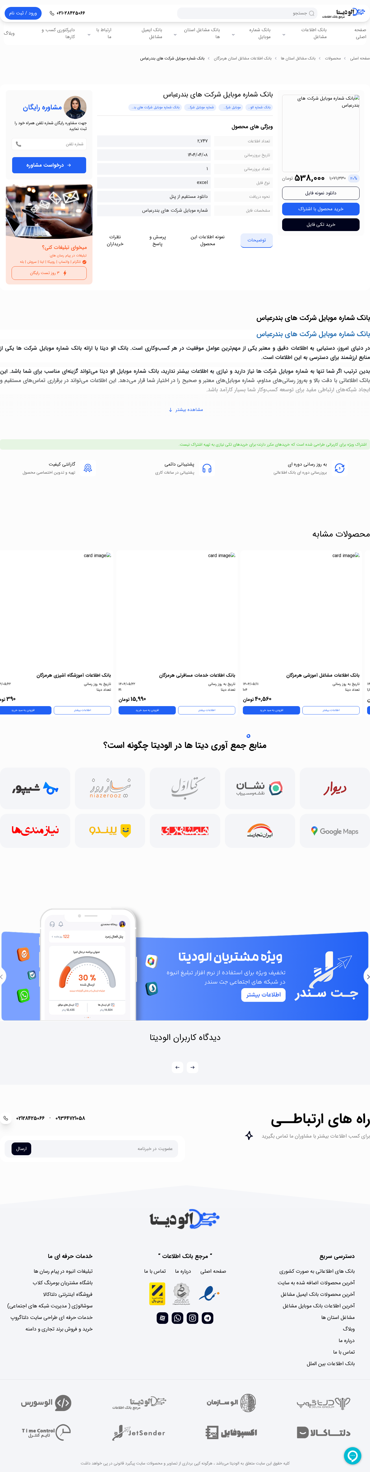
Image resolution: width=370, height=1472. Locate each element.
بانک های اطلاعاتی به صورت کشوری (317, 1271)
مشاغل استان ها (338, 1317)
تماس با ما (344, 1352)
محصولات (333, 58)
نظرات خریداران (115, 240)
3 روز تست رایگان (45, 273)
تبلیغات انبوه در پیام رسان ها (63, 1271)
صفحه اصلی (360, 33)
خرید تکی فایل (321, 224)
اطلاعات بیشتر (339, 710)
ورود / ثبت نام (23, 13)
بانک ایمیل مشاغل (152, 33)
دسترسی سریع (337, 1256)
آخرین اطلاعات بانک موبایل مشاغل (319, 1306)
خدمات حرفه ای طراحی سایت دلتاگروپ (51, 1317)
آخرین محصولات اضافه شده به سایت (316, 1283)
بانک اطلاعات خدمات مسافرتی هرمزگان (205, 675)
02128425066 (30, 1118)
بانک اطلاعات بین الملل (331, 1364)
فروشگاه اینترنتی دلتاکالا (67, 1294)
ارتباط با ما (103, 33)
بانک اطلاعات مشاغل (314, 33)
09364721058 (70, 1118)
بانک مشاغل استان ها (202, 33)
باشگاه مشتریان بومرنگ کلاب (62, 1283)
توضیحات (256, 240)
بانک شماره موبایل (260, 33)
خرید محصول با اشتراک (320, 209)
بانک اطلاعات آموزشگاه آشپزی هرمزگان (82, 675)
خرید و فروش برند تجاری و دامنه (58, 1329)
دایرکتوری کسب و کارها (58, 33)
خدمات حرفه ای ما (70, 1256)
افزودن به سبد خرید (279, 710)
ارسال (21, 1148)
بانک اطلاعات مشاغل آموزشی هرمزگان (331, 675)
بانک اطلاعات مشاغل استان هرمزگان (243, 58)
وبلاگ (9, 33)
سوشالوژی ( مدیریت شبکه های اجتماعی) (49, 1306)
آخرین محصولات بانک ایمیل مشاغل (318, 1294)
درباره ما (346, 1341)
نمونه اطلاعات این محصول (208, 240)
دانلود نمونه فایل (320, 193)
